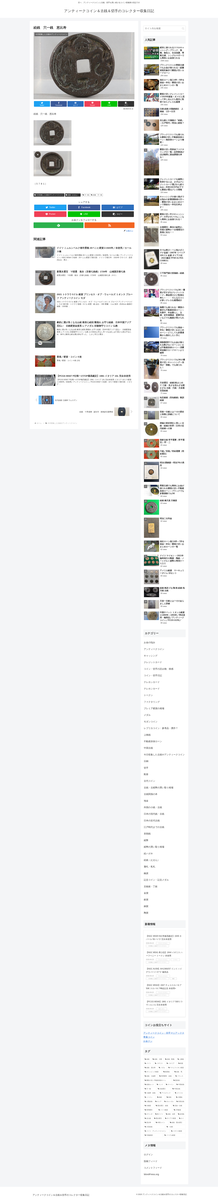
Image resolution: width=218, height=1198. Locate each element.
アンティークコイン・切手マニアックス (163, 1033)
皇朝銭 (147, 833)
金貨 (146, 893)
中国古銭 (148, 748)
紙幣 (146, 840)
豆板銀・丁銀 (150, 886)
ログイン (148, 1154)
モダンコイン (150, 721)
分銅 (146, 761)
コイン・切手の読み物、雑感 (158, 669)
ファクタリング (152, 702)
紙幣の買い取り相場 (154, 847)
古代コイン (149, 781)
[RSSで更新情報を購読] (109, 225)
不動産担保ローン (153, 741)
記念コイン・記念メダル (156, 880)
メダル (147, 715)
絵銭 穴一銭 (97, 195)
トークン (148, 695)
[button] (126, 104)
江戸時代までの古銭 (154, 827)
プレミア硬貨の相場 (154, 708)
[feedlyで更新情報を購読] (59, 225)
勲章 (146, 774)
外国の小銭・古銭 (153, 807)
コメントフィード (153, 1168)
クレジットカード (153, 662)
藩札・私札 (149, 866)
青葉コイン (149, 1037)
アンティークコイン (154, 649)
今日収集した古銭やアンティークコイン (50, 195)
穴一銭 (86, 195)
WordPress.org (151, 1174)
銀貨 (146, 899)
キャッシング (150, 655)
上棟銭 (147, 735)
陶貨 (146, 913)
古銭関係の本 (150, 794)
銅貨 (146, 906)
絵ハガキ (148, 853)
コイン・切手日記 (153, 675)
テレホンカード (152, 682)
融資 (146, 873)
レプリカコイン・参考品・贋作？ (161, 728)
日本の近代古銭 (152, 820)
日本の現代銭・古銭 (154, 814)
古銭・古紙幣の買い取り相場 (158, 787)
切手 (146, 768)
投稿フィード (150, 1161)
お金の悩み (149, 642)
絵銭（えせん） (74, 195)
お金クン (147, 1041)
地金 (146, 801)
